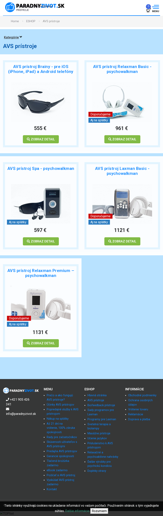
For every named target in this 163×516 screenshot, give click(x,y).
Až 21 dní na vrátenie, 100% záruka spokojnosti (61, 428)
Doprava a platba (139, 419)
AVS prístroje (95, 400)
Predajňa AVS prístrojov (62, 451)
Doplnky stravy (96, 471)
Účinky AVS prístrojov (60, 404)
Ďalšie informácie (77, 511)
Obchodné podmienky (142, 395)
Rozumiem (99, 511)
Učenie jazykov (97, 438)
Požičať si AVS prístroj (61, 475)
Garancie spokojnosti (60, 456)
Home (15, 21)
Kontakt (52, 489)
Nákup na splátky (58, 418)
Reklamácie (135, 414)
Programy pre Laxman (101, 419)
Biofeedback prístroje (101, 405)
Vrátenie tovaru (138, 409)
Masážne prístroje (98, 433)
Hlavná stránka (97, 395)
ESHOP (30, 21)
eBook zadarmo (57, 470)
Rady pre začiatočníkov (62, 437)
